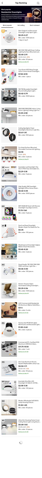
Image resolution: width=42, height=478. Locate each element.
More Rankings (36, 8)
